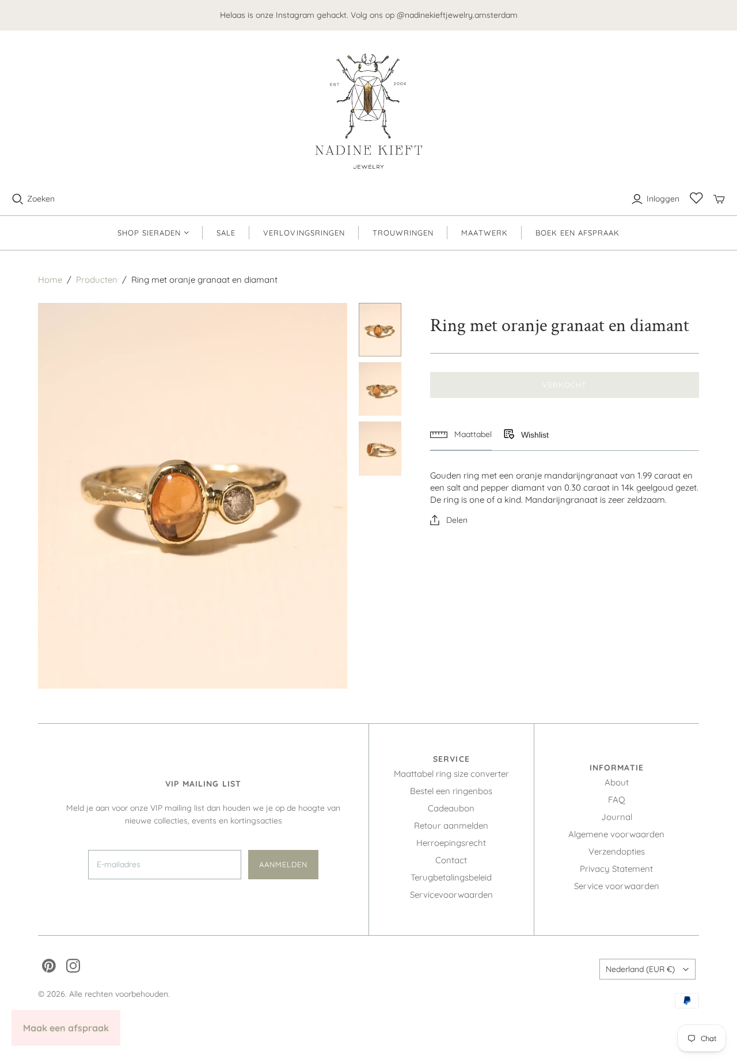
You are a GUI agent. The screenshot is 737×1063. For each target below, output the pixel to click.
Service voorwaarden (616, 885)
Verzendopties (616, 851)
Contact (451, 860)
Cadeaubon (451, 808)
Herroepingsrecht (451, 842)
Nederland (640, 969)
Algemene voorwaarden (616, 834)
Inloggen (663, 198)
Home (50, 279)
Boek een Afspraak (577, 232)
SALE (225, 232)
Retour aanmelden (451, 825)
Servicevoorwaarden (451, 894)
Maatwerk (484, 232)
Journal (616, 816)
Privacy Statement (616, 868)
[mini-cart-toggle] (719, 199)
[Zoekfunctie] (18, 199)
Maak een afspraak (66, 1028)
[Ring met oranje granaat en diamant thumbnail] (380, 329)
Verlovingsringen (304, 232)
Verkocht (564, 384)
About (617, 782)
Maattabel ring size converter (451, 773)
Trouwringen (403, 232)
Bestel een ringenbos (451, 790)
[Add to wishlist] (508, 434)
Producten (96, 279)
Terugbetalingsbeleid (451, 877)
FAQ (616, 799)
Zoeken (41, 198)
